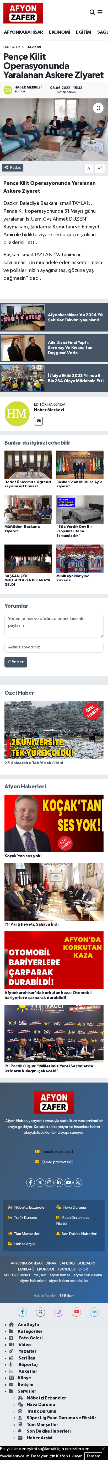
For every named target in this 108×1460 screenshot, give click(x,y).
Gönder (16, 662)
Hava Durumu (74, 1207)
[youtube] (76, 1312)
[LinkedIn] (59, 1182)
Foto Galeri (30, 1338)
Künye (24, 1378)
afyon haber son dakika (68, 1281)
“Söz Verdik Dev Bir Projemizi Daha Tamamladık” (74, 531)
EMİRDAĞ (26, 1269)
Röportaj (27, 1364)
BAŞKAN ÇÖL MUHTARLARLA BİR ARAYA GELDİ (27, 580)
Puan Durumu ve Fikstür (73, 1220)
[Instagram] (49, 1182)
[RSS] (77, 1182)
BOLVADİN (86, 1263)
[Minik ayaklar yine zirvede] (80, 558)
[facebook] (22, 1312)
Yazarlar (27, 1351)
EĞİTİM (83, 32)
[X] (40, 1182)
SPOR (83, 1269)
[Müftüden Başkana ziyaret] (28, 509)
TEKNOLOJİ (66, 1269)
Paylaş (15, 167)
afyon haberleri (33, 1281)
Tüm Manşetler (27, 1234)
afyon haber (60, 1275)
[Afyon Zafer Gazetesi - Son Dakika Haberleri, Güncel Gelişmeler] (23, 13)
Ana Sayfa (28, 1324)
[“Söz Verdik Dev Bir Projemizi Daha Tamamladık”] (80, 509)
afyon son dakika (87, 1275)
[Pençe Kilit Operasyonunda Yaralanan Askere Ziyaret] (54, 129)
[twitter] (40, 1312)
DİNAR (51, 1263)
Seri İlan (26, 1358)
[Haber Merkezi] (17, 413)
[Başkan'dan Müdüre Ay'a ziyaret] (80, 464)
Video (24, 1345)
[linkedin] (94, 1312)
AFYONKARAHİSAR (23, 32)
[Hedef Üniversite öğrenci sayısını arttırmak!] (28, 464)
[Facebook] (30, 1182)
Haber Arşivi (24, 1244)
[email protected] (58, 1152)
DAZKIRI (33, 47)
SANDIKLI (67, 1263)
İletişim (25, 1384)
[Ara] (92, 13)
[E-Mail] (38, 421)
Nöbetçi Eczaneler (30, 1207)
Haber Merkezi (49, 410)
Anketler (27, 1371)
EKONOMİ (59, 32)
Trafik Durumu (25, 1218)
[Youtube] (68, 1182)
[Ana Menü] (100, 13)
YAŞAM (40, 1275)
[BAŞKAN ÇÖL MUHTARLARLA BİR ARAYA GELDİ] (28, 558)
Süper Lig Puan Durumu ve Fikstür (61, 1418)
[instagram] (58, 1312)
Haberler (11, 47)
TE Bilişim (66, 1296)
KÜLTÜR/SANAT (17, 1275)
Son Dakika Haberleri (79, 1234)
